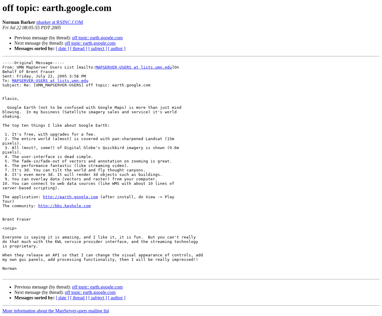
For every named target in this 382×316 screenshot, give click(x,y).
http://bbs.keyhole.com (64, 206)
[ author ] (116, 48)
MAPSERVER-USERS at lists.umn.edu (134, 67)
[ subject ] (97, 48)
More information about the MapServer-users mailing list (55, 310)
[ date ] (62, 48)
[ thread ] (78, 48)
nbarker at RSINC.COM (59, 22)
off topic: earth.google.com (97, 37)
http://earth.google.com (70, 197)
